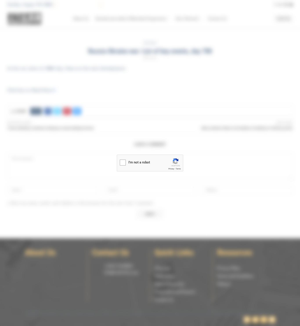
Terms (178, 169)
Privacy (171, 169)
